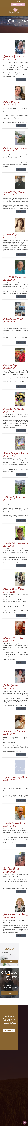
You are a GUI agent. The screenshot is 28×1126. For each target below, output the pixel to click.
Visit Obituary (21, 79)
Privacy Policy (21, 1123)
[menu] (2, 4)
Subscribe (10, 961)
